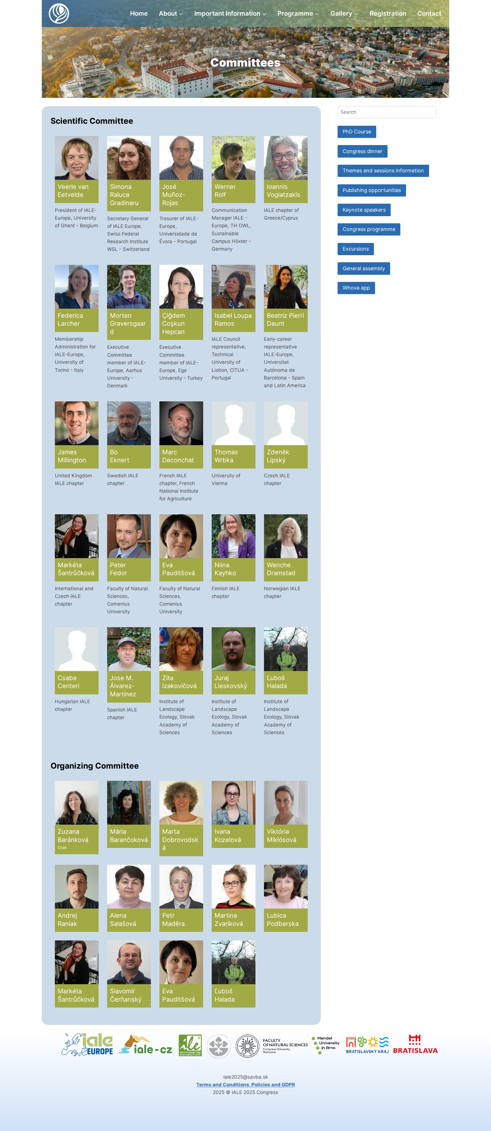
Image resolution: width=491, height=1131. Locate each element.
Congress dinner (362, 151)
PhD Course (357, 132)
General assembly (364, 268)
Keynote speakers (364, 210)
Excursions (356, 249)
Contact (429, 13)
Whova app (356, 288)
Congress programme (369, 229)
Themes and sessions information (383, 171)
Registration (388, 13)
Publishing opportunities (372, 190)
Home (139, 13)
